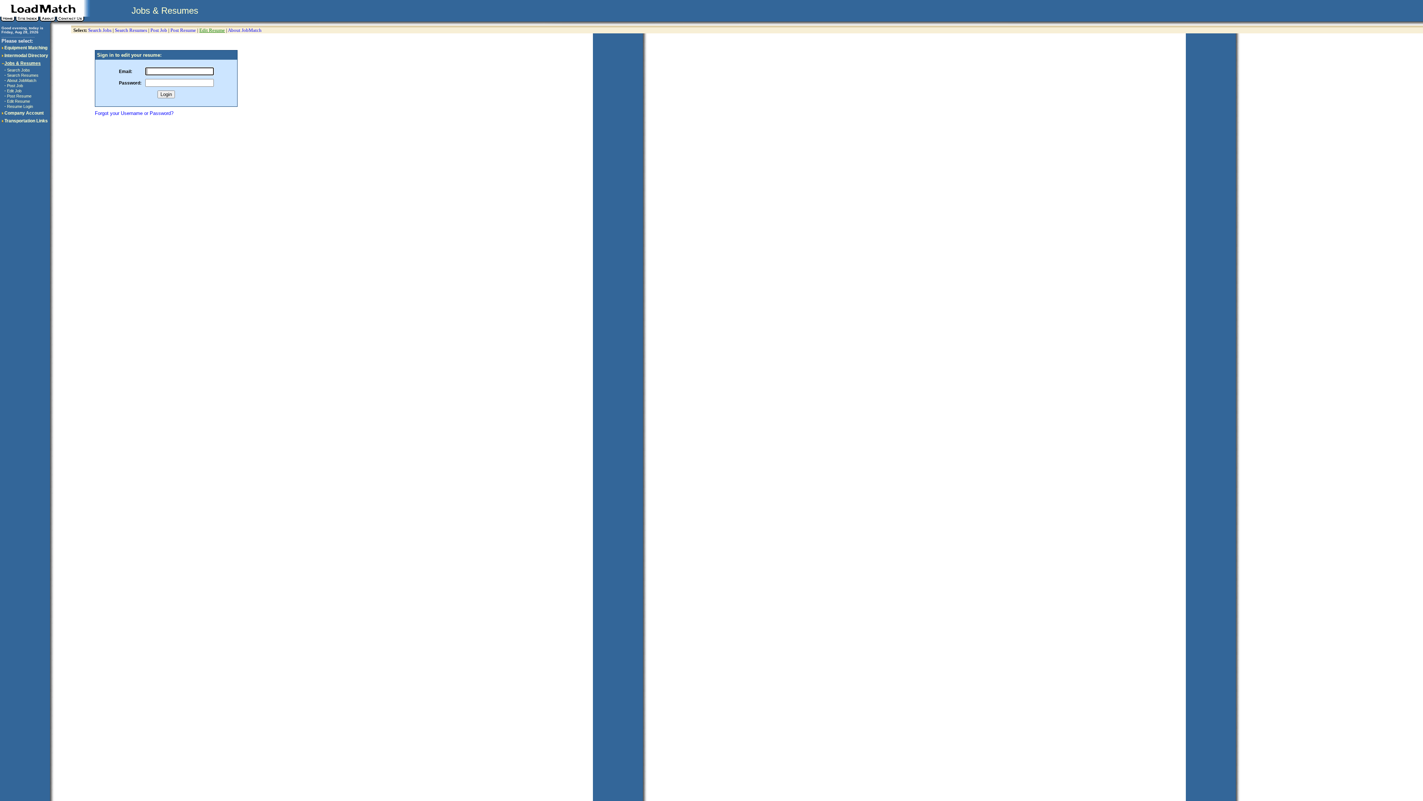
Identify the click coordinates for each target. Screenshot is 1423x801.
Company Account (24, 113)
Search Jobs (18, 70)
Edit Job (14, 91)
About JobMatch (21, 80)
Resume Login (20, 106)
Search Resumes (23, 75)
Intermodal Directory (26, 55)
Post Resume (19, 96)
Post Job (15, 85)
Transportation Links (26, 120)
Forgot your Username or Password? (134, 113)
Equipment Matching (25, 47)
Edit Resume (18, 101)
